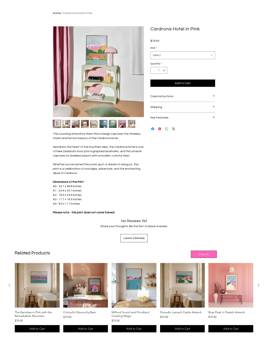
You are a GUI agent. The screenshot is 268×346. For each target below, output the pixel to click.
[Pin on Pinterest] (160, 129)
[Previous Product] (9, 285)
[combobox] (182, 55)
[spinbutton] (159, 70)
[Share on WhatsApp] (166, 129)
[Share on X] (173, 129)
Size (153, 48)
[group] (134, 298)
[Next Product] (258, 285)
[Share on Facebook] (153, 129)
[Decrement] (153, 70)
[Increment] (164, 70)
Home (57, 13)
